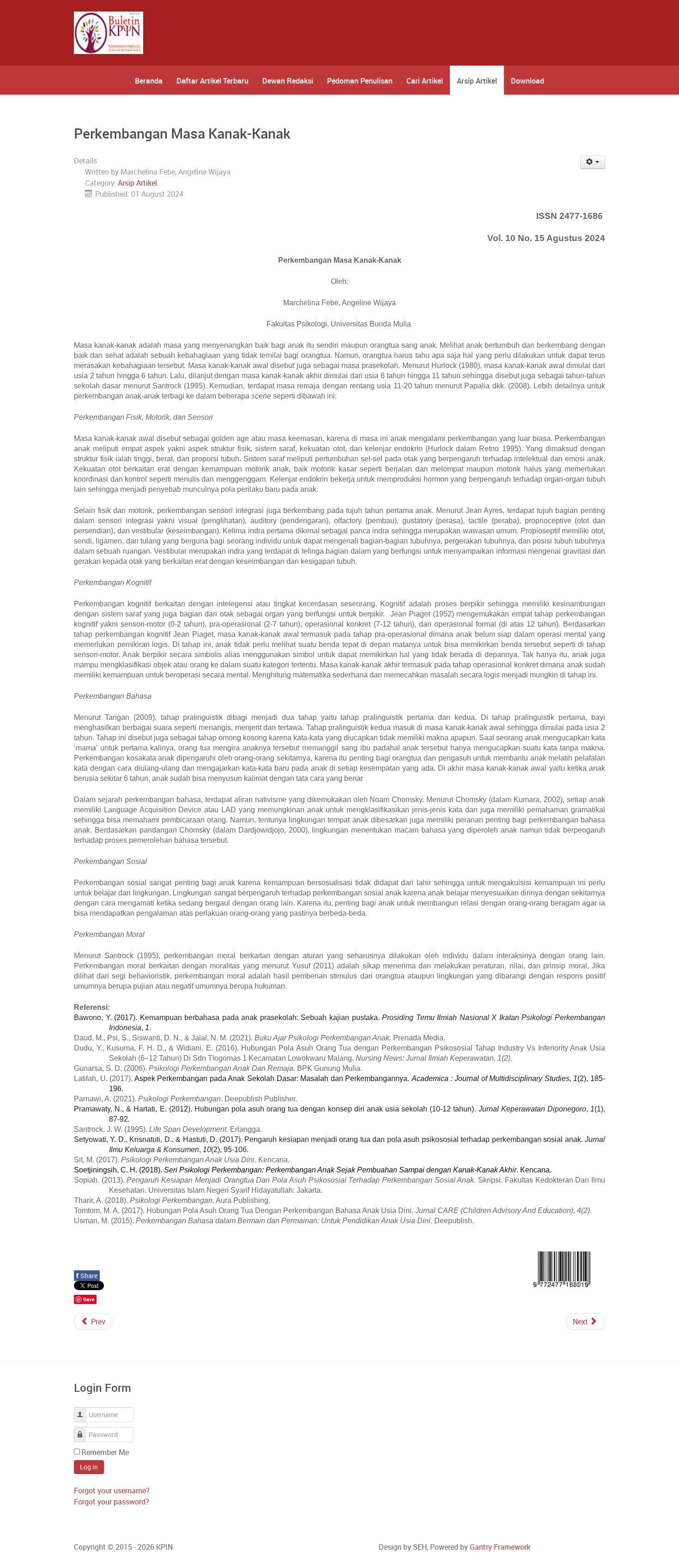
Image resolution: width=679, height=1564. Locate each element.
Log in (89, 1466)
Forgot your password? (111, 1502)
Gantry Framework (500, 1547)
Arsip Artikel (137, 183)
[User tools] (593, 162)
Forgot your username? (112, 1490)
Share (86, 1275)
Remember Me (105, 1452)
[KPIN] (108, 33)
